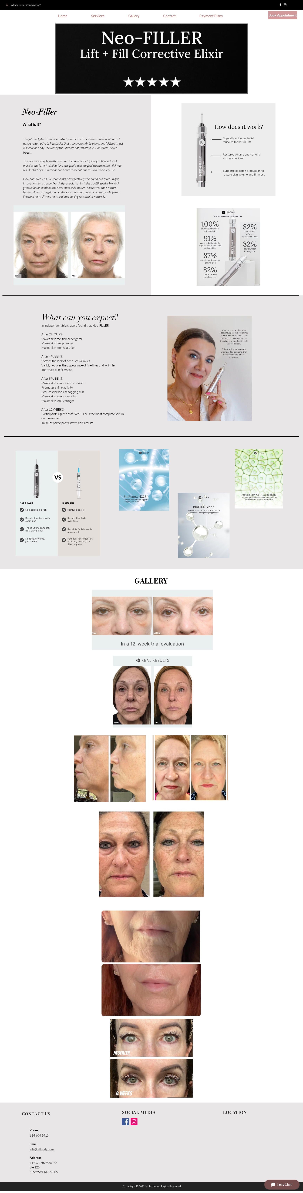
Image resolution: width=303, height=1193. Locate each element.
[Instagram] (285, 4)
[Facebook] (280, 4)
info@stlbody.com (42, 1149)
